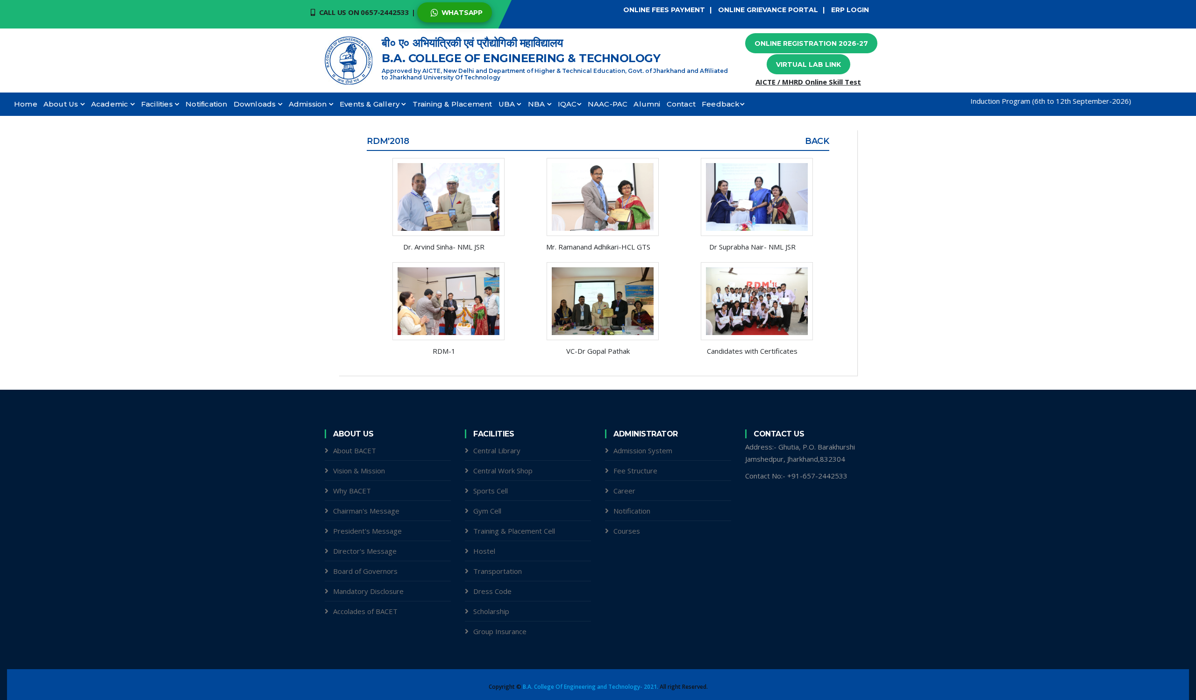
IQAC (567, 104)
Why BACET (352, 490)
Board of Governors (365, 571)
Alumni (647, 104)
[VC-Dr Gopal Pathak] (598, 301)
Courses (626, 531)
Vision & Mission (359, 470)
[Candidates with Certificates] (752, 301)
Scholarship (491, 611)
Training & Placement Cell (514, 531)
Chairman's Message (366, 510)
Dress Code (492, 591)
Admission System (642, 450)
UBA (507, 104)
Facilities (158, 104)
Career (624, 490)
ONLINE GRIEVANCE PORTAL (768, 10)
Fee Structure (635, 470)
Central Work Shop (503, 470)
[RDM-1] (444, 301)
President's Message (367, 531)
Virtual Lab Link (808, 64)
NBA (537, 104)
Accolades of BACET (365, 611)
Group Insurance (500, 631)
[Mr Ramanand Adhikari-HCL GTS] (598, 197)
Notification (206, 104)
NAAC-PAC (608, 104)
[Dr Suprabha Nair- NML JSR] (752, 197)
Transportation (497, 571)
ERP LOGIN (850, 10)
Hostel (484, 551)
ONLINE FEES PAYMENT (664, 10)
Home (25, 104)
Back (817, 141)
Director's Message (365, 551)
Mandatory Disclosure (368, 591)
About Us (61, 104)
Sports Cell (490, 490)
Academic (110, 104)
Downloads (256, 104)
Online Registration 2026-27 (811, 43)
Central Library (496, 450)
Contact (681, 104)
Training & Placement (452, 104)
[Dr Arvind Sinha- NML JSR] (444, 197)
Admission (309, 104)
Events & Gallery (370, 104)
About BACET (354, 450)
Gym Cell (487, 510)
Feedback (721, 104)
